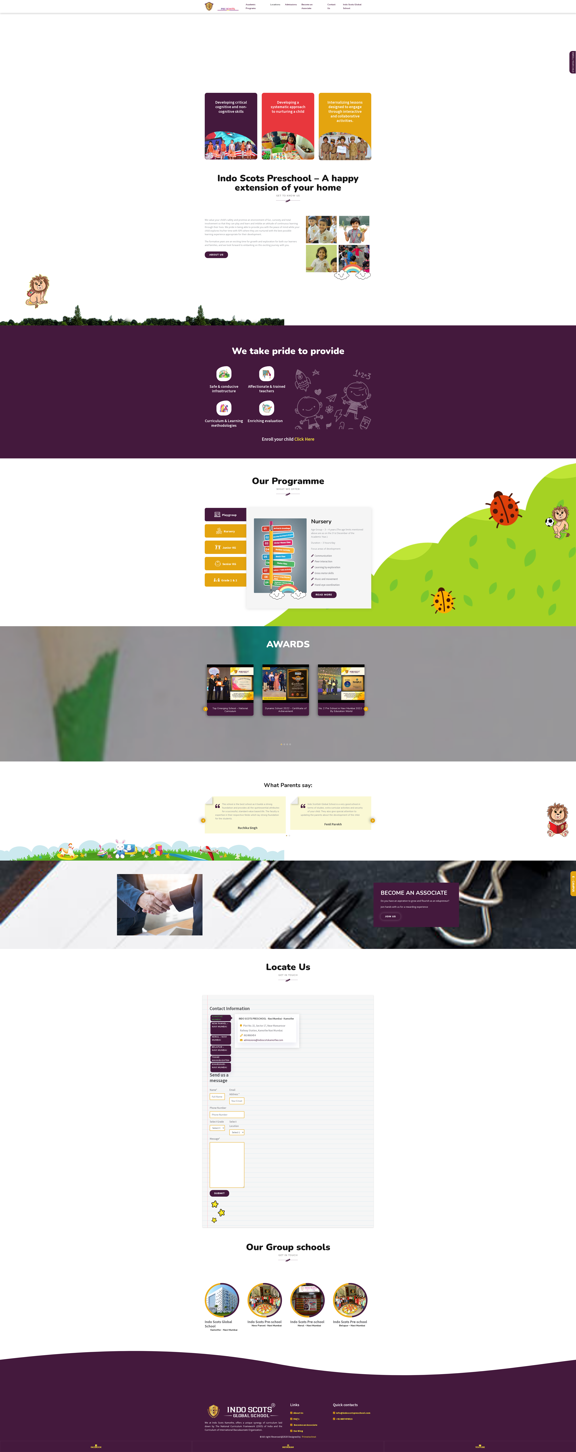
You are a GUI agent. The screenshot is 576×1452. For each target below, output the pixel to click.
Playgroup (229, 515)
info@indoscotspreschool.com (353, 1412)
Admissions (291, 4)
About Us (298, 1412)
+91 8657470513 (344, 1418)
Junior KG (229, 547)
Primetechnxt (309, 1436)
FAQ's (296, 1418)
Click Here (304, 439)
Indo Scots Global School (352, 6)
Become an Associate (307, 6)
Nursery (229, 531)
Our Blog (298, 1430)
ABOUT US (216, 254)
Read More (324, 594)
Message (215, 1138)
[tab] (220, 1018)
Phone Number (218, 1108)
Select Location (234, 1124)
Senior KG (229, 564)
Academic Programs (251, 6)
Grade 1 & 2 (229, 580)
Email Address (234, 1092)
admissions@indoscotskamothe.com (263, 1040)
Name (213, 1090)
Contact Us (331, 6)
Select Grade (217, 1121)
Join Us (390, 916)
